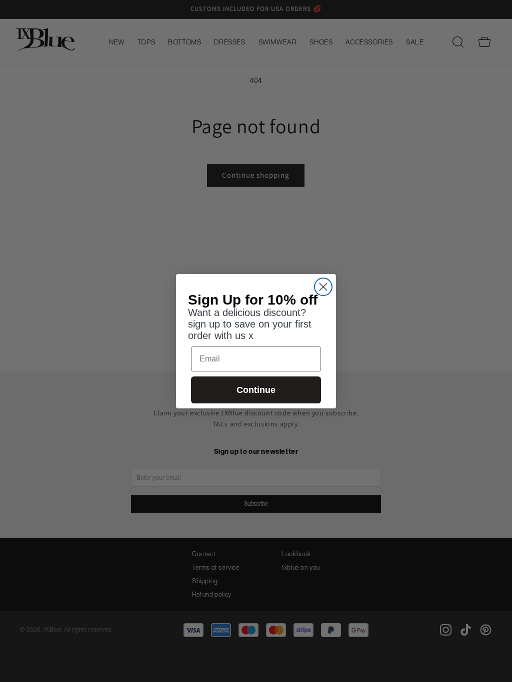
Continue (256, 390)
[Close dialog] (323, 287)
